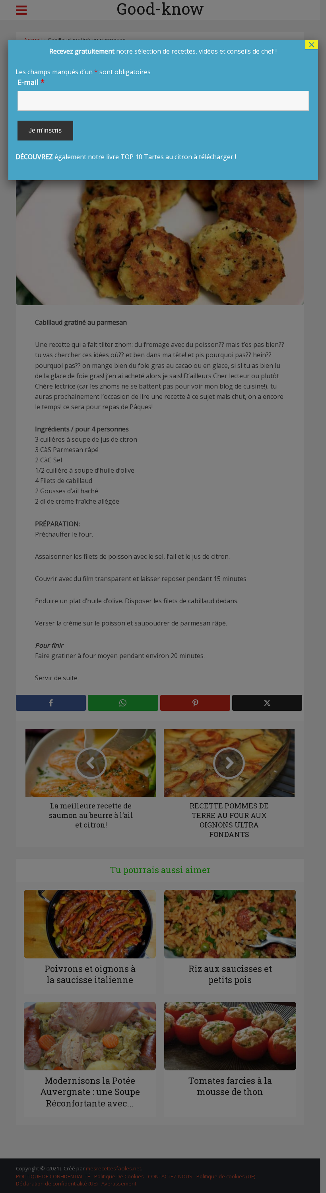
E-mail (31, 82)
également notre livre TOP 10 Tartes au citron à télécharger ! (146, 104)
